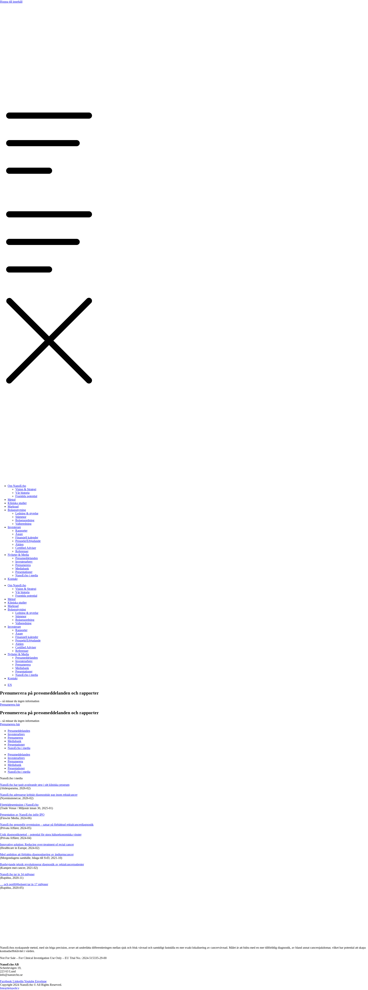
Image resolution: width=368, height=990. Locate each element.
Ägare (19, 534)
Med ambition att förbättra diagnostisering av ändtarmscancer (37, 854)
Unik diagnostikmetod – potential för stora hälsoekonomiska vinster (40, 834)
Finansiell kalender (26, 537)
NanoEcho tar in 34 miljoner (17, 874)
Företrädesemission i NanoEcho (19, 804)
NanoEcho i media (26, 575)
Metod (12, 499)
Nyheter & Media (18, 554)
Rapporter (21, 530)
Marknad (13, 506)
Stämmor (20, 516)
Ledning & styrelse (26, 513)
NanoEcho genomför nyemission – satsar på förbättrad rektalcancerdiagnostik (47, 824)
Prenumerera (23, 565)
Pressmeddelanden (26, 558)
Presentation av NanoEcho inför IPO (22, 814)
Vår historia (22, 492)
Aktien (19, 544)
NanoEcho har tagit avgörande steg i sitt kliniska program (34, 784)
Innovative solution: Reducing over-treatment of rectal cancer (37, 844)
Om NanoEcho (17, 485)
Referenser (21, 551)
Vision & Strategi (25, 489)
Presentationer (23, 572)
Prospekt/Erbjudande (28, 541)
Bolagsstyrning (17, 510)
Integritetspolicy (9, 988)
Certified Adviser (25, 547)
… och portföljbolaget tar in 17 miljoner (24, 884)
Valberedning (23, 523)
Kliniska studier (17, 503)
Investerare (14, 527)
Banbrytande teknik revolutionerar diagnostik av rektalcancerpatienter (42, 864)
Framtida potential (26, 496)
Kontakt (12, 578)
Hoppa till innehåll (11, 1)
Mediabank (22, 568)
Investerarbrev (24, 561)
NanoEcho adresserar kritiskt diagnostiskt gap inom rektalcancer (38, 794)
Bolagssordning (24, 520)
